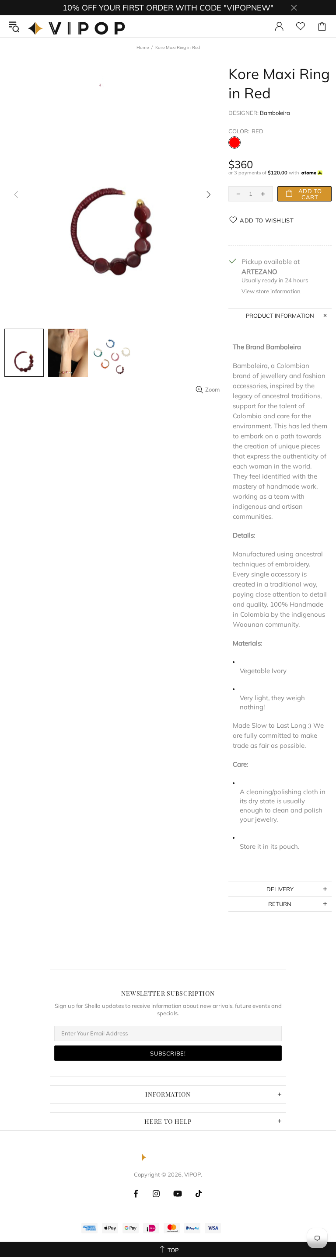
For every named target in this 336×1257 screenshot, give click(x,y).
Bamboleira (275, 112)
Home (142, 47)
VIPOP (79, 26)
